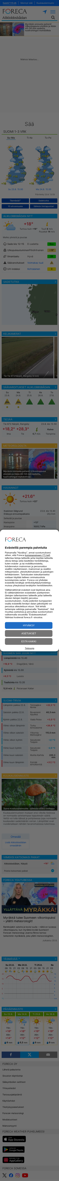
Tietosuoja (29, 648)
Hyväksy (29, 625)
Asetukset (28, 633)
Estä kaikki (28, 641)
